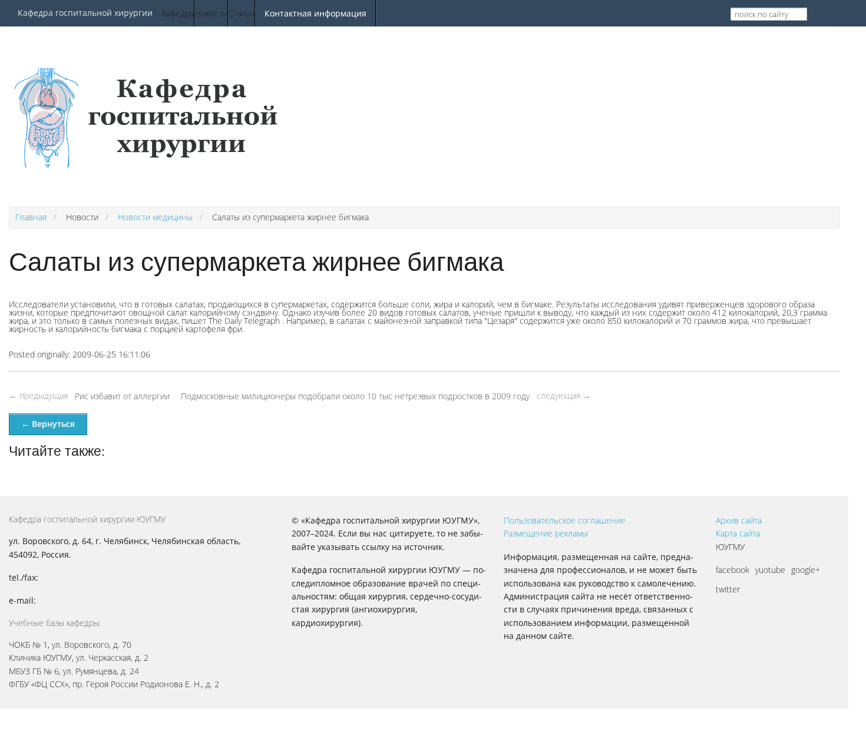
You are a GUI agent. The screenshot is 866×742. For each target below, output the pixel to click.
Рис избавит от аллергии (122, 396)
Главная (31, 217)
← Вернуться (48, 423)
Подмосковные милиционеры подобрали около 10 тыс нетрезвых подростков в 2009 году (355, 396)
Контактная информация (315, 13)
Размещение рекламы (546, 533)
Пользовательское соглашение (565, 520)
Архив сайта (739, 520)
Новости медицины (155, 217)
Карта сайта (738, 533)
